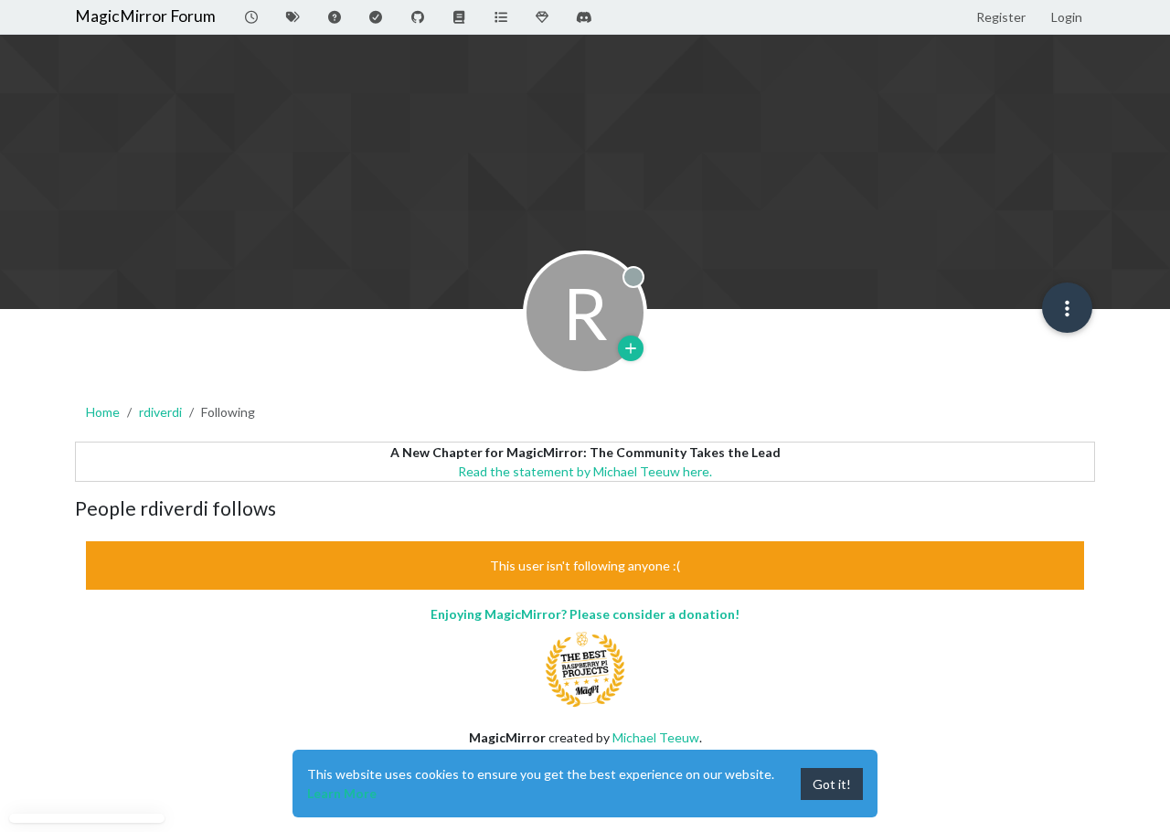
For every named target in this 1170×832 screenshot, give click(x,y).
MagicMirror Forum (145, 16)
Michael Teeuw (655, 737)
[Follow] (631, 348)
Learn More (342, 793)
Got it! (832, 784)
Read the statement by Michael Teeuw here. (585, 471)
